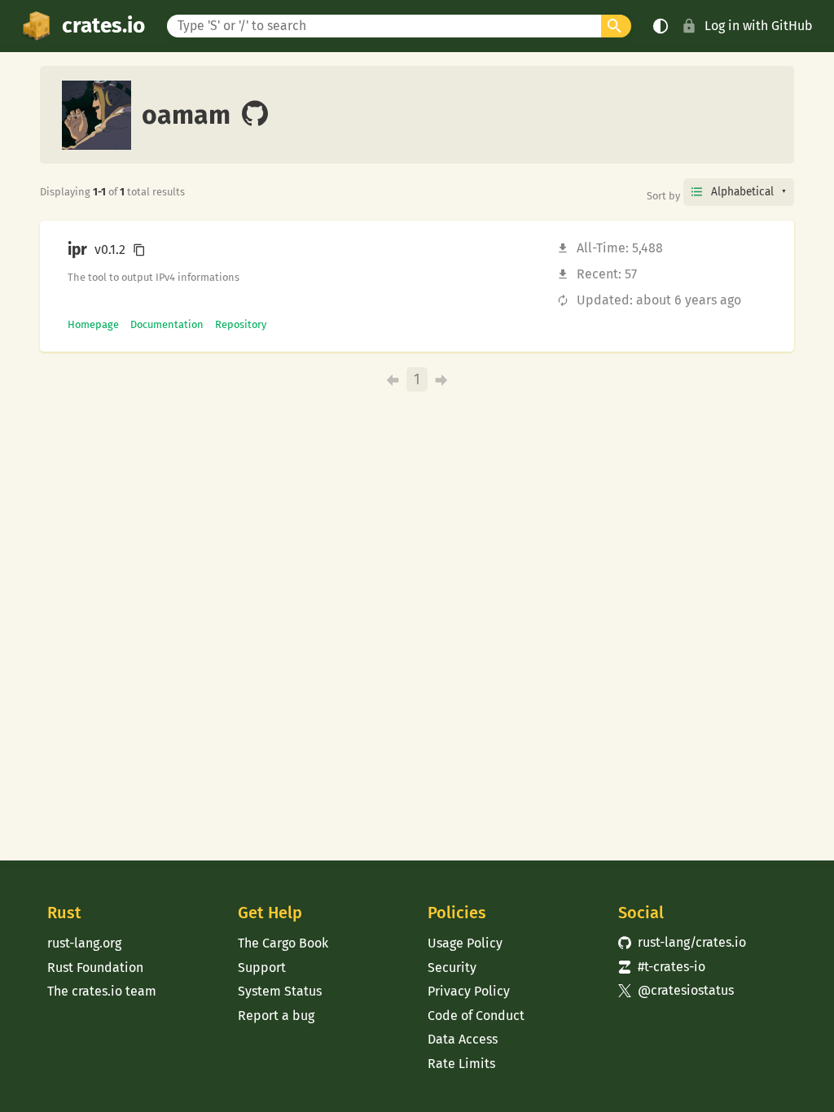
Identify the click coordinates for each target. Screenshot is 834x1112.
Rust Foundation (95, 967)
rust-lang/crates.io (682, 942)
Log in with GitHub (759, 25)
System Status (280, 991)
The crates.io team (101, 991)
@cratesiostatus (676, 990)
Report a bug (276, 1015)
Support (262, 967)
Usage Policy (465, 943)
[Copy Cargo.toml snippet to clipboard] (139, 249)
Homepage (93, 324)
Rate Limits (461, 1063)
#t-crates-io (662, 966)
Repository (240, 324)
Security (452, 967)
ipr (77, 250)
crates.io (103, 25)
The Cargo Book (283, 943)
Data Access (463, 1039)
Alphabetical (742, 192)
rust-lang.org (84, 943)
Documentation (167, 324)
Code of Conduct (476, 1015)
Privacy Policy (469, 991)
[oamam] (255, 114)
